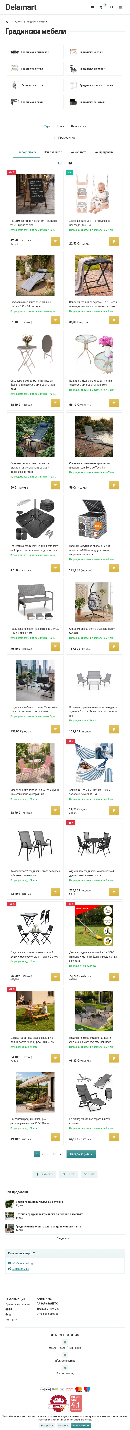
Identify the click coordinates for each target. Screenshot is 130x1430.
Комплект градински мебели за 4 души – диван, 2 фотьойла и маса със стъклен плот (93, 711)
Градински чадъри (91, 51)
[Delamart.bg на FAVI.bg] (58, 1403)
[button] (55, 241)
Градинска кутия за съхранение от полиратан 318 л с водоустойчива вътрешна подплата (89, 550)
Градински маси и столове (96, 85)
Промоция (66, 137)
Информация (15, 1299)
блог (8, 1314)
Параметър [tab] (78, 126)
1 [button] (38, 1154)
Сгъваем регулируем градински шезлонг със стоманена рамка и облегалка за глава (29, 467)
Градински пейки (31, 101)
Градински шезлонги (93, 68)
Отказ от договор (48, 1313)
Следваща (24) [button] (79, 1154)
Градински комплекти (35, 51)
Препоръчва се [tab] (27, 152)
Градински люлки (32, 68)
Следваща (63, 1238)
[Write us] (65, 1367)
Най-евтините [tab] (53, 152)
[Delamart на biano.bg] (76, 1403)
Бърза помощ (20, 1268)
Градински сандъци (92, 101)
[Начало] (6, 21)
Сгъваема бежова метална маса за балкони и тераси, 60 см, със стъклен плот (32, 385)
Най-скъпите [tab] (77, 152)
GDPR (9, 1309)
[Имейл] (92, 7)
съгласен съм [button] (81, 1425)
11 (54, 1154)
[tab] (60, 163)
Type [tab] (47, 126)
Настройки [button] (47, 1425)
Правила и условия (17, 1304)
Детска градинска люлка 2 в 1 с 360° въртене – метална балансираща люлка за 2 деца (93, 957)
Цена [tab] (60, 126)
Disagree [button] (63, 1425)
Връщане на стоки (48, 1308)
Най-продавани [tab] (103, 152)
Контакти (11, 1319)
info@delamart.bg (22, 1263)
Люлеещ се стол (32, 85)
